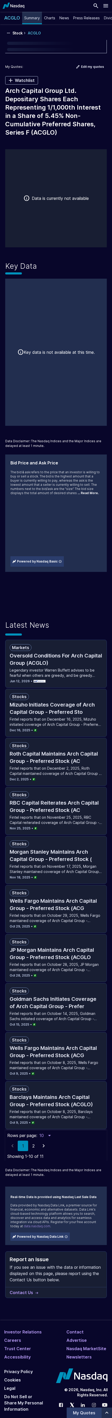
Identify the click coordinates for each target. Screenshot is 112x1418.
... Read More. (88, 493)
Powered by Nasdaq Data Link (40, 1236)
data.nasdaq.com (37, 1226)
